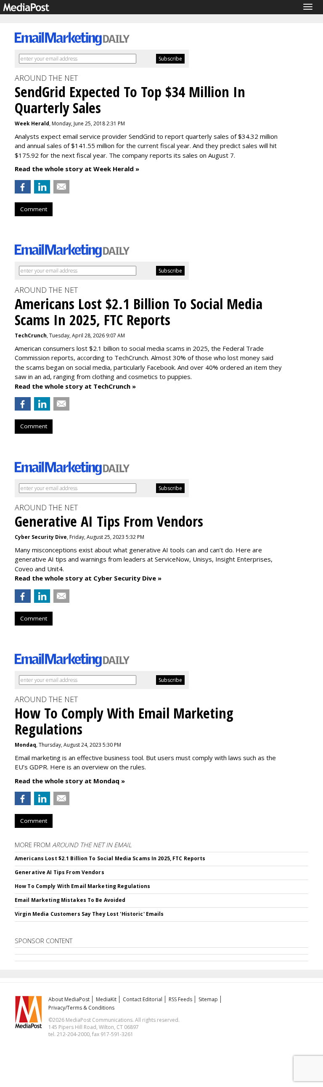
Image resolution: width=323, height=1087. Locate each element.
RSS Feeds (180, 999)
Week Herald (32, 123)
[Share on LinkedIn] (42, 187)
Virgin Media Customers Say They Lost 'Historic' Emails (89, 913)
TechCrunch (31, 335)
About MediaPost (69, 999)
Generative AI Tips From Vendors (59, 872)
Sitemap (208, 999)
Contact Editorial (142, 999)
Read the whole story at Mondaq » (70, 781)
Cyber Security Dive (41, 537)
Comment (33, 209)
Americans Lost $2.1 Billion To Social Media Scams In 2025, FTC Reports (110, 858)
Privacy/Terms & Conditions (81, 1007)
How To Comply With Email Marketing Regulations (83, 886)
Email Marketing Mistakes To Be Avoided (70, 900)
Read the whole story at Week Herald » (77, 168)
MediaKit (106, 999)
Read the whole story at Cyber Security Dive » (88, 578)
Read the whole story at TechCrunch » (75, 386)
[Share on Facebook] (23, 187)
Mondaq (25, 744)
